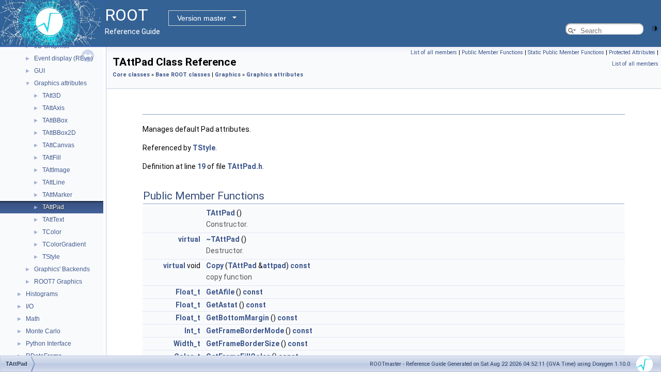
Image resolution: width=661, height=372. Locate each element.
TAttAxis (53, 108)
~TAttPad (223, 239)
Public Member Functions (492, 52)
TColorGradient (64, 244)
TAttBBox (55, 120)
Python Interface (48, 343)
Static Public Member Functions (566, 52)
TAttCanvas (58, 145)
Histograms (42, 294)
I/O (30, 306)
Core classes (131, 74)
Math (33, 318)
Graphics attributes (60, 83)
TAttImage (56, 170)
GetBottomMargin (237, 318)
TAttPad (53, 207)
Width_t (187, 343)
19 (201, 166)
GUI (39, 70)
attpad (274, 265)
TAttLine (53, 182)
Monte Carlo (43, 331)
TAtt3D (51, 95)
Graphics (228, 74)
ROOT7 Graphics (58, 281)
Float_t (188, 292)
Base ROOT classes (182, 74)
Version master (201, 18)
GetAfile (220, 292)
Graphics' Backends (62, 269)
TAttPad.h (244, 166)
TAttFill (51, 157)
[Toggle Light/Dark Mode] (654, 27)
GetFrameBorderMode (245, 331)
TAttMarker (57, 194)
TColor (51, 232)
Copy (215, 265)
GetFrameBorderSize (242, 343)
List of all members (434, 52)
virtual (189, 239)
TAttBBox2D (59, 132)
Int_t (192, 331)
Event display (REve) (63, 58)
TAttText (53, 219)
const (300, 265)
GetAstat (222, 305)
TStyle (51, 256)
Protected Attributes (632, 52)
